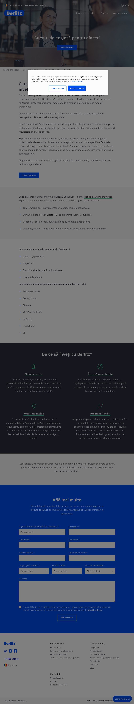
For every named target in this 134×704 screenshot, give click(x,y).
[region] (68, 82)
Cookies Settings (58, 88)
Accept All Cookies (76, 88)
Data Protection (77, 81)
